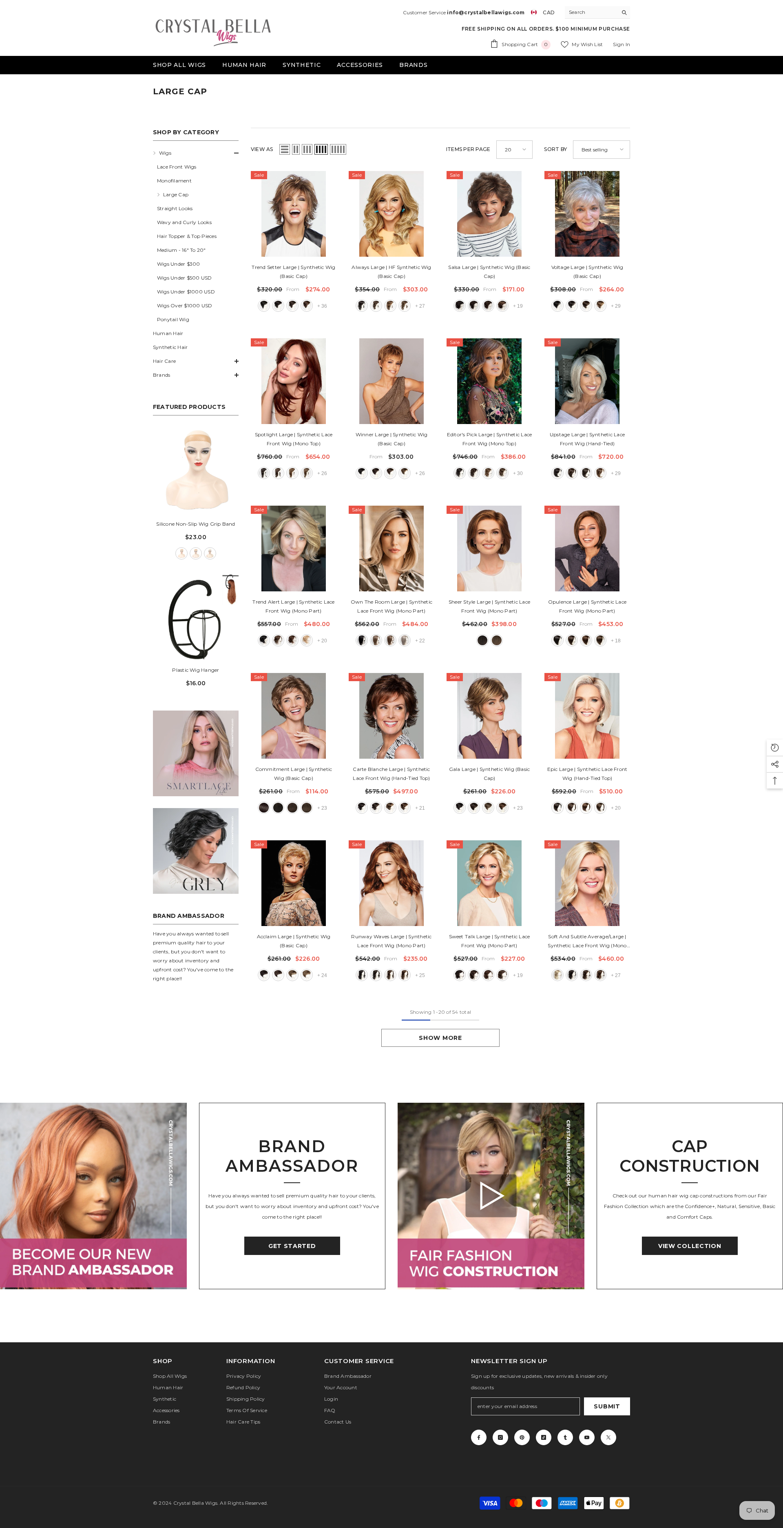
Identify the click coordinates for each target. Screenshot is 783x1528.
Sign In (621, 44)
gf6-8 (278, 640)
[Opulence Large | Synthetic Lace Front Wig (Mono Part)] (587, 548)
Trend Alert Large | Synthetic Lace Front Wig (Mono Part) (293, 606)
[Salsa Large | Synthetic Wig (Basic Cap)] (489, 214)
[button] (196, 153)
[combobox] (591, 12)
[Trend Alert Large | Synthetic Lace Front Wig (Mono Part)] (293, 548)
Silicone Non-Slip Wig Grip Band (195, 524)
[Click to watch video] (490, 1196)
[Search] (597, 12)
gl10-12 (497, 640)
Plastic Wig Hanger (195, 670)
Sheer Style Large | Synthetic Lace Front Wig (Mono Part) (489, 606)
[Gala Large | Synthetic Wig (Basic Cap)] (489, 716)
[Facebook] (479, 1437)
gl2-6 (557, 640)
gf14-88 (307, 640)
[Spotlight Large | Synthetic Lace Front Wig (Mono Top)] (293, 381)
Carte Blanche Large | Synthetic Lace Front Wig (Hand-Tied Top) (391, 773)
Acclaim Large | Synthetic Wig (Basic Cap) (294, 940)
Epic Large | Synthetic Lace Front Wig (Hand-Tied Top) (587, 773)
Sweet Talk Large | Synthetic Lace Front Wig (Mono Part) (489, 940)
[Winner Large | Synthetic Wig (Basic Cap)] (391, 381)
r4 (278, 306)
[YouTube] (587, 1437)
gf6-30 (292, 640)
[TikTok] (543, 1437)
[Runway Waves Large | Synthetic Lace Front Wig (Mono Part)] (391, 883)
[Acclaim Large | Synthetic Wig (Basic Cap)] (293, 883)
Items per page (468, 149)
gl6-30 (586, 640)
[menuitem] (196, 236)
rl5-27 (390, 306)
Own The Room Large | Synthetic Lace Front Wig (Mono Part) (391, 606)
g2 (264, 808)
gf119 (404, 640)
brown (196, 553)
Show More (440, 1038)
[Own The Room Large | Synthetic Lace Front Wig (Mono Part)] (391, 548)
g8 (307, 808)
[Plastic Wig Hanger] (196, 617)
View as (262, 149)
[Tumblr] (565, 1437)
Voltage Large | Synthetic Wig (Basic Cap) (587, 271)
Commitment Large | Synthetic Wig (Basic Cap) (293, 773)
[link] (196, 753)
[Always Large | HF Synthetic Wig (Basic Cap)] (391, 214)
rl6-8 (404, 306)
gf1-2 (264, 640)
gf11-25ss (390, 640)
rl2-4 (362, 306)
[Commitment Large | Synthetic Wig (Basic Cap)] (293, 716)
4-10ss (586, 473)
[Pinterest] (522, 1437)
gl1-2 (362, 975)
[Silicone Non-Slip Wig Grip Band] (196, 470)
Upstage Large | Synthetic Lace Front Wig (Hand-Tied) (587, 438)
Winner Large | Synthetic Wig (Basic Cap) (392, 438)
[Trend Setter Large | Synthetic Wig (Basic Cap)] (293, 214)
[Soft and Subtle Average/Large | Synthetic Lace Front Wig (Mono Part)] (587, 883)
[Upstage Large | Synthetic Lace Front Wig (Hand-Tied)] (587, 381)
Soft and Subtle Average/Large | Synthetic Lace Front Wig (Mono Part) (587, 941)
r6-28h (307, 306)
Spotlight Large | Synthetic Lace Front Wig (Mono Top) (294, 438)
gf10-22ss (376, 640)
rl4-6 (376, 306)
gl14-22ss (557, 975)
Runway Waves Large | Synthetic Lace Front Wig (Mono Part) (391, 940)
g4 (278, 808)
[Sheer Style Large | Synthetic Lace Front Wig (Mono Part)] (489, 548)
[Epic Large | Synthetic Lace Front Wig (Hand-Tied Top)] (587, 716)
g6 (292, 808)
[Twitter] (608, 1437)
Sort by (555, 149)
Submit (607, 1406)
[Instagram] (500, 1437)
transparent (210, 553)
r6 (292, 306)
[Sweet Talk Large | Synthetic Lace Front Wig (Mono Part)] (489, 883)
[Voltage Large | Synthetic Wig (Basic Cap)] (587, 214)
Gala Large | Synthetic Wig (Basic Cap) (489, 773)
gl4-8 (482, 640)
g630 (404, 808)
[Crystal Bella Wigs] (93, 1196)
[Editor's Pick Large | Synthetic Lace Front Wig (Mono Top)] (489, 381)
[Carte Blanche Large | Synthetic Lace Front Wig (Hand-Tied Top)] (391, 716)
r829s (502, 306)
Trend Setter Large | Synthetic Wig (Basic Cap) (293, 271)
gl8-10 (600, 640)
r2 (264, 306)
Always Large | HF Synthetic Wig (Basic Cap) (391, 271)
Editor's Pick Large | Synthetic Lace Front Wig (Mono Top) (489, 438)
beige (181, 553)
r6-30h (488, 306)
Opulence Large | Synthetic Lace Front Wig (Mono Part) (587, 606)
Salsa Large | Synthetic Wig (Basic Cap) (489, 271)
